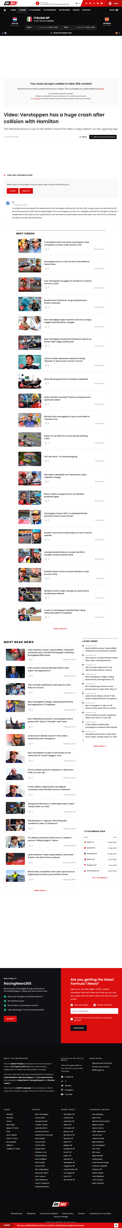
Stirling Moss (97, 1159)
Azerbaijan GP (69, 1163)
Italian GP (67, 1156)
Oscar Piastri (40, 1142)
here (102, 88)
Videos (76, 10)
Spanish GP (68, 1159)
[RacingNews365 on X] (94, 3)
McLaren (9, 1118)
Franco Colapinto (42, 1183)
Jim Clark (96, 1149)
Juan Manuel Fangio (100, 1163)
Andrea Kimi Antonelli (44, 1135)
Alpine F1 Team (12, 1128)
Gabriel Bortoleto (42, 1187)
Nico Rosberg (97, 1114)
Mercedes (10, 1125)
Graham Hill (97, 1169)
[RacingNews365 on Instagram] (86, 3)
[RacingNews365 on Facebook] (90, 3)
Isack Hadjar (40, 1138)
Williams (9, 1145)
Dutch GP (67, 1152)
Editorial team (17, 1213)
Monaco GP (68, 1132)
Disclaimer (31, 1213)
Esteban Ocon (41, 1152)
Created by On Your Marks (100, 1213)
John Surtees (97, 1180)
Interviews (64, 10)
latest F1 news (17, 1064)
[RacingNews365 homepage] (5, 10)
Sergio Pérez (40, 1149)
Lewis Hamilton (10, 1077)
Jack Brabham (98, 1176)
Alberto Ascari (98, 1125)
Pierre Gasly (40, 1163)
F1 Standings (49, 10)
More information (63, 33)
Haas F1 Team (12, 1138)
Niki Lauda (96, 1152)
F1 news (22, 10)
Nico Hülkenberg (41, 1169)
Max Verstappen (25, 1077)
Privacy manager (61, 1216)
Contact (81, 1213)
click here (37, 98)
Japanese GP (69, 1121)
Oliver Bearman (41, 1180)
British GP (67, 1142)
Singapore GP (69, 1166)
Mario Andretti (98, 1183)
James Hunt (97, 1135)
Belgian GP (68, 1145)
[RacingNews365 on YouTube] (102, 3)
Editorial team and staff (102, 1063)
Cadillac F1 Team (13, 1149)
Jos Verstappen (98, 1145)
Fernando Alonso (45, 1077)
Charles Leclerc (41, 1125)
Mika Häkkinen (98, 1142)
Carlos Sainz (40, 1145)
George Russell (36, 1080)
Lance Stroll (40, 1166)
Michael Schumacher (101, 1121)
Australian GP (69, 1114)
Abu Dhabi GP (69, 1180)
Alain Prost (96, 1118)
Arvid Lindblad (40, 1159)
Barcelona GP (69, 1135)
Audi (8, 1132)
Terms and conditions (49, 1213)
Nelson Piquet (97, 1173)
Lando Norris (23, 1080)
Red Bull (9, 1114)
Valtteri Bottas (41, 1156)
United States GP (71, 1169)
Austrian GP (68, 1138)
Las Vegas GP (69, 1173)
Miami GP (67, 1125)
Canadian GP (69, 1128)
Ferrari (9, 1121)
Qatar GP (67, 1176)
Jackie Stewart (98, 1138)
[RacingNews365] (11, 3)
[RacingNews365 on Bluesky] (98, 3)
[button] (15, 21)
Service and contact (100, 1067)
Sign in (10, 1019)
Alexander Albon (41, 1173)
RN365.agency (98, 1070)
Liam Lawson (40, 1176)
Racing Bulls (11, 1142)
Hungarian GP (69, 1149)
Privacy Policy (68, 1213)
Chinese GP (68, 1118)
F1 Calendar (35, 10)
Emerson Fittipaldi (99, 1166)
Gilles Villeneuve (98, 1132)
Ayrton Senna (97, 1128)
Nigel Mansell (97, 1156)
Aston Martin (11, 1135)
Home (13, 10)
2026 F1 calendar (23, 1088)
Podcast (86, 10)
